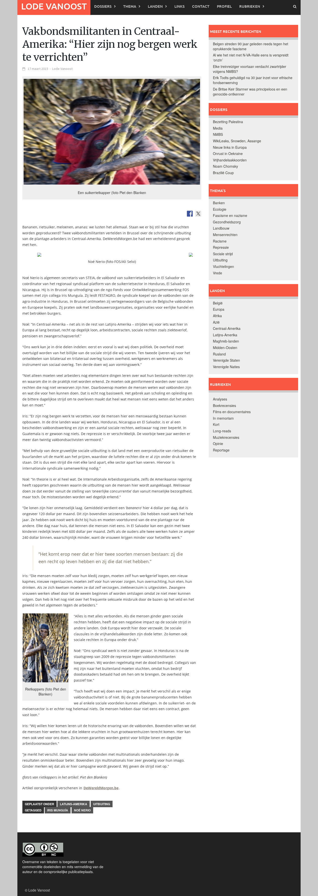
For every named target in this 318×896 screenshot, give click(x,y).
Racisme (220, 241)
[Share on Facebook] (190, 214)
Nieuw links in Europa (230, 147)
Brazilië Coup (223, 172)
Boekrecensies (224, 405)
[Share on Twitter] (198, 214)
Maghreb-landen (226, 341)
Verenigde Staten (226, 360)
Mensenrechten (225, 234)
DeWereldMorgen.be (101, 788)
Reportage (221, 450)
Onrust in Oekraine (228, 153)
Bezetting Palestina (228, 121)
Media (218, 128)
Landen (155, 6)
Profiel (224, 6)
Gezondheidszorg (227, 221)
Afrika (217, 315)
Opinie (218, 443)
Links (179, 6)
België (218, 302)
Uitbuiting (101, 804)
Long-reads (222, 430)
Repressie (221, 247)
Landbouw (221, 228)
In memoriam (223, 418)
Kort (216, 424)
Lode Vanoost (54, 6)
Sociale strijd (223, 253)
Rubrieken (249, 6)
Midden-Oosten (225, 347)
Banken (219, 202)
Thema (129, 6)
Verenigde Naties (226, 366)
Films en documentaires (232, 411)
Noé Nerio (82, 810)
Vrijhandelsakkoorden (230, 159)
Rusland (219, 353)
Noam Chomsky (225, 166)
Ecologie (219, 209)
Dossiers (103, 6)
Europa (218, 309)
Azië (216, 322)
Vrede (217, 272)
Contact (200, 6)
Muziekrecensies (226, 437)
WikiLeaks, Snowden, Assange (237, 140)
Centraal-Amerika (226, 328)
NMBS (218, 134)
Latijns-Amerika (73, 804)
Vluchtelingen (223, 266)
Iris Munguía (57, 810)
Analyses (220, 399)
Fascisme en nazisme (230, 215)
